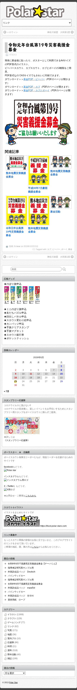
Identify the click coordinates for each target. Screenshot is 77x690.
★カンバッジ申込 (14, 323)
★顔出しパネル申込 (15, 316)
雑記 (10, 658)
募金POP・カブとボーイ (36, 90)
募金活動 (55, 211)
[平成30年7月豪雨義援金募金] (38, 184)
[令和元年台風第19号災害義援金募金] (16, 224)
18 (31, 377)
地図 (10, 634)
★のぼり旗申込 (12, 283)
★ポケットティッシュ (16, 338)
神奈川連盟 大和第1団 (58, 32)
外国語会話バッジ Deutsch (21, 571)
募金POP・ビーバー (34, 79)
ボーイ (64, 249)
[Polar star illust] (22, 526)
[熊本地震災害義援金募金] (16, 169)
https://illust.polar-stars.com (53, 526)
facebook (8, 467)
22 (61, 377)
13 (46, 374)
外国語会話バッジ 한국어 (21, 595)
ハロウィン (12, 32)
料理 (10, 646)
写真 (10, 630)
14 (53, 374)
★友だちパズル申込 (15, 312)
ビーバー (56, 249)
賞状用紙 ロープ (16, 599)
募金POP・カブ (31, 86)
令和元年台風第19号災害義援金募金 (39, 47)
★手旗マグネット (14, 330)
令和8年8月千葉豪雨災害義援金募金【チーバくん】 (33, 563)
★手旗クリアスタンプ (16, 327)
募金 (70, 249)
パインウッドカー (16, 575)
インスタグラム (11, 476)
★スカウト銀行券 (14, 334)
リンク (11, 626)
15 (61, 374)
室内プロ (12, 638)
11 (31, 374)
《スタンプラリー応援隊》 (17, 440)
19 (38, 377)
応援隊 (11, 642)
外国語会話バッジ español (21, 588)
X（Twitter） (10, 486)
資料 (10, 650)
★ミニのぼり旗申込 (15, 309)
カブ (49, 249)
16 (15, 377)
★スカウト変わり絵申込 (18, 320)
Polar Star (13, 682)
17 (23, 377)
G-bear (17, 246)
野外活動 (12, 654)
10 (23, 374)
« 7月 (6, 391)
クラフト (12, 618)
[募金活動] (61, 208)
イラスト (13, 55)
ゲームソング (14, 622)
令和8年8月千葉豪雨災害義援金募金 (25, 584)
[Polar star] (10, 470)
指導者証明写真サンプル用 (21, 568)
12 (38, 374)
